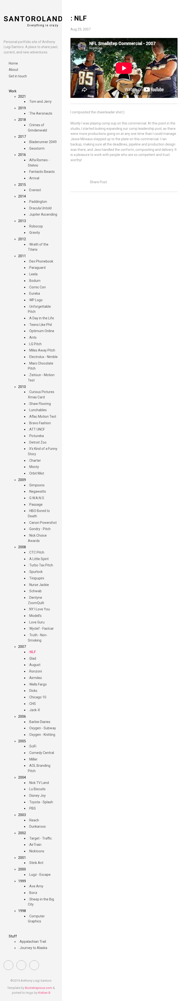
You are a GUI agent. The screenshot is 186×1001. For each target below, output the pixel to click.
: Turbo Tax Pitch (40, 565)
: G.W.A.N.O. (36, 498)
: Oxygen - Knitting (41, 735)
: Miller (33, 759)
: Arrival (33, 178)
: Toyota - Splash (40, 802)
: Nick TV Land (38, 783)
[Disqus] (124, 263)
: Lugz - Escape (39, 875)
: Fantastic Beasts (41, 172)
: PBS (32, 808)
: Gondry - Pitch (39, 529)
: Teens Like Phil (40, 325)
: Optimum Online (41, 331)
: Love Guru (36, 622)
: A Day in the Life (41, 318)
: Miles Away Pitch (41, 350)
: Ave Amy (35, 886)
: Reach (33, 820)
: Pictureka (36, 436)
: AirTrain (34, 845)
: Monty (33, 467)
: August (34, 665)
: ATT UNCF (36, 429)
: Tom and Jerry (40, 101)
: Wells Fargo (37, 684)
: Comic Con (37, 287)
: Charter (34, 460)
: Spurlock (35, 572)
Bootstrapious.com (38, 988)
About (13, 70)
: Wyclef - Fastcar (41, 628)
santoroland (33, 19)
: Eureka (34, 293)
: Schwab (35, 591)
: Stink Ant (35, 863)
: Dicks (32, 691)
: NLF (32, 652)
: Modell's (35, 616)
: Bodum (34, 281)
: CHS (32, 704)
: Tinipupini (36, 578)
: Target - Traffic (40, 838)
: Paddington (37, 202)
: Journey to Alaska (32, 948)
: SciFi (32, 746)
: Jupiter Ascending (42, 214)
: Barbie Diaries (39, 722)
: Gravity (34, 232)
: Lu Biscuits (37, 789)
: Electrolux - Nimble (43, 357)
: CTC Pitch (36, 552)
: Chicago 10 (37, 697)
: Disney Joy (37, 795)
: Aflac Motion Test (42, 416)
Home (13, 63)
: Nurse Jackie (38, 585)
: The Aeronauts (40, 113)
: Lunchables (37, 410)
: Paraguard (37, 268)
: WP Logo (35, 300)
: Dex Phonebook (40, 261)
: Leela (33, 274)
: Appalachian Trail (32, 941)
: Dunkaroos (37, 826)
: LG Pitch (35, 344)
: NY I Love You (39, 609)
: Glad (32, 658)
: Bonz (32, 893)
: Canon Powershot (42, 523)
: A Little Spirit (38, 559)
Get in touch (18, 76)
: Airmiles (35, 678)
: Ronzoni (35, 671)
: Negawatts (37, 491)
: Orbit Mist (36, 473)
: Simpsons (36, 485)
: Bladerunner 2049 (42, 142)
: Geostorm (36, 148)
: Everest (34, 190)
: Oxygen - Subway (42, 728)
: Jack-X (34, 710)
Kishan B (44, 992)
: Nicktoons (36, 851)
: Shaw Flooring (39, 404)
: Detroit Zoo (37, 442)
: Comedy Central (41, 753)
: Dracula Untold (40, 208)
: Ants (32, 337)
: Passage (35, 504)
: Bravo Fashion (39, 423)
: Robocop (35, 226)
